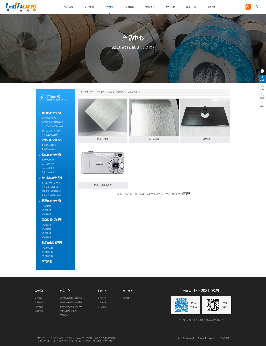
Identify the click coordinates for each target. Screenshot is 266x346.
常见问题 (102, 307)
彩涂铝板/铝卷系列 (52, 140)
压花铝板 (47, 261)
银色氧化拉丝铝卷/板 (51, 183)
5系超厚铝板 (47, 248)
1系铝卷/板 (47, 206)
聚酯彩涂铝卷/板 (49, 149)
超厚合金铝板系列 (52, 242)
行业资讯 (102, 302)
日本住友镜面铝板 (50, 135)
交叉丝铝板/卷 (48, 172)
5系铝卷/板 (47, 214)
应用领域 (39, 302)
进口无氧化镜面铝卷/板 (52, 126)
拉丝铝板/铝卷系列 (52, 154)
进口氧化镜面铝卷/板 (51, 130)
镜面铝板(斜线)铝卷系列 (71, 298)
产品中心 (100, 92)
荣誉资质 (39, 307)
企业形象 (39, 311)
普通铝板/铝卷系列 (52, 200)
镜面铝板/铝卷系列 (52, 112)
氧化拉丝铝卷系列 (52, 177)
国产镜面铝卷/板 (49, 118)
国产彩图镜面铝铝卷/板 (52, 122)
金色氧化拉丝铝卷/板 (51, 187)
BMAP (202, 338)
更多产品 (64, 315)
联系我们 (127, 298)
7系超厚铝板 (47, 256)
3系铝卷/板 (47, 210)
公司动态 (102, 298)
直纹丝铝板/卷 (48, 160)
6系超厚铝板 (47, 252)
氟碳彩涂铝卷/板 (49, 145)
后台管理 (224, 338)
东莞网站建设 (110, 338)
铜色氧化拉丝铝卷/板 (51, 191)
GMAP (212, 338)
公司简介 (39, 298)
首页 (91, 92)
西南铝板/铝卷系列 (52, 219)
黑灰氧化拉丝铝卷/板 (51, 195)
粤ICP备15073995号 (186, 338)
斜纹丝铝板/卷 (48, 168)
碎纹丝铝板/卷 (48, 164)
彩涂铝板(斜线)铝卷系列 (71, 302)
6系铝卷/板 (47, 237)
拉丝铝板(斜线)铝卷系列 (71, 307)
